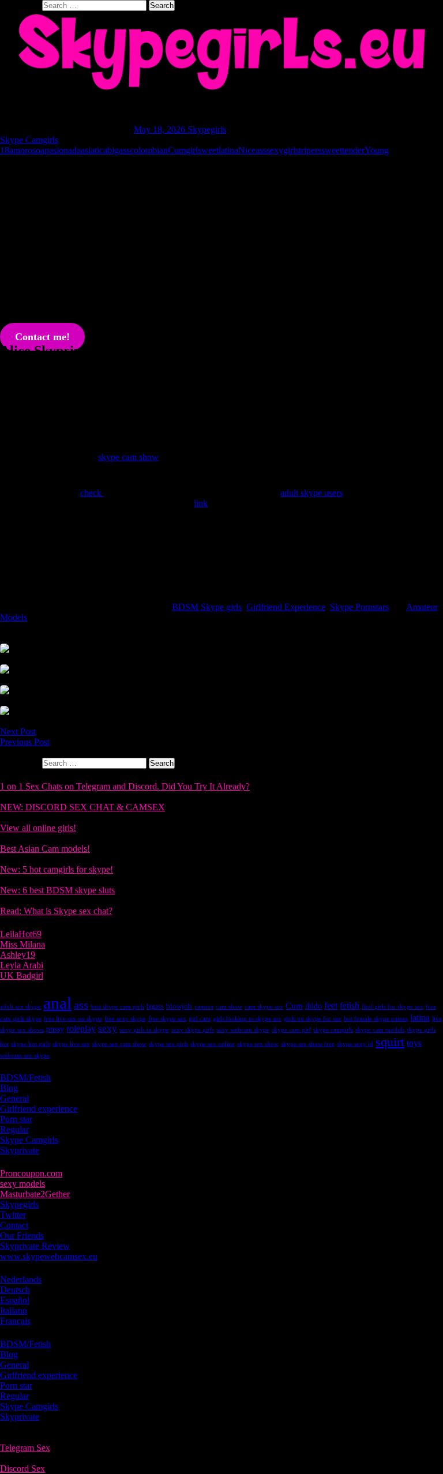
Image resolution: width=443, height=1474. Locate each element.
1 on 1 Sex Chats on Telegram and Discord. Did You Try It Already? (125, 786)
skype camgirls (333, 1029)
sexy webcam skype (242, 1029)
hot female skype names (376, 1019)
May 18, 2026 (160, 129)
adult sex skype (20, 1006)
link (201, 503)
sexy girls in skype (144, 1029)
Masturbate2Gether (35, 1194)
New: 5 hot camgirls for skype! (56, 869)
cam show (229, 1006)
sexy (107, 1028)
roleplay (81, 1028)
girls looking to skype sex (247, 1019)
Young (377, 150)
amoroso (24, 150)
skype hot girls (30, 1044)
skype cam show (128, 457)
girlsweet (202, 150)
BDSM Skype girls (207, 607)
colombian (149, 150)
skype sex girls (168, 1044)
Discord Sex (22, 1468)
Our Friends (22, 1235)
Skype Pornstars (359, 607)
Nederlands (21, 1279)
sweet (331, 150)
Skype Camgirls (29, 140)
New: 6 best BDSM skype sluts (57, 890)
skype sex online (212, 1044)
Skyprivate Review (35, 1246)
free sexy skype (125, 1019)
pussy (55, 1028)
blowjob (179, 1006)
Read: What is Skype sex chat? (56, 911)
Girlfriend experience (38, 1109)
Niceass (252, 150)
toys (414, 1043)
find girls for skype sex (392, 1006)
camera (203, 1006)
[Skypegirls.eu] (221, 52)
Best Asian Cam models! (45, 848)
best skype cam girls (117, 1006)
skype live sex (71, 1044)
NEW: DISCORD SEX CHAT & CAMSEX (82, 807)
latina (228, 150)
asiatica (94, 150)
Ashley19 (17, 955)
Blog (9, 1088)
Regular (14, 1129)
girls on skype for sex (312, 1019)
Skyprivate (19, 1150)
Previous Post (25, 742)
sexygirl (280, 150)
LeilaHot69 (21, 934)
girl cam (200, 1019)
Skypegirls (206, 129)
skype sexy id (355, 1044)
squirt (390, 1042)
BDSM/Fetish (25, 1077)
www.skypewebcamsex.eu (48, 1256)
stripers (308, 150)
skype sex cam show (119, 1044)
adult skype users (311, 493)
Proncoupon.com (31, 1173)
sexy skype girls (192, 1029)
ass (81, 1005)
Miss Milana (22, 944)
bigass (118, 150)
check (92, 493)
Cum (177, 150)
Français (15, 1321)
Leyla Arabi (21, 965)
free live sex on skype (73, 1019)
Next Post (18, 731)
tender (353, 150)
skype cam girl (291, 1029)
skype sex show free (308, 1044)
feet (330, 1005)
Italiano (13, 1310)
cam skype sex (264, 1006)
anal (57, 1003)
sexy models (22, 1184)
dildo (313, 1006)
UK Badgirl (21, 975)
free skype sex (167, 1019)
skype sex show (258, 1044)
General (14, 1098)
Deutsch (15, 1290)
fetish (349, 1005)
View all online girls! (38, 828)
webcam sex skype (25, 1055)
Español (14, 1300)
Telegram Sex (25, 1448)
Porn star (16, 1119)
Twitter (13, 1215)
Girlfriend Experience (285, 607)
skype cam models (379, 1029)
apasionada (60, 150)
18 (4, 150)
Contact (14, 1225)
